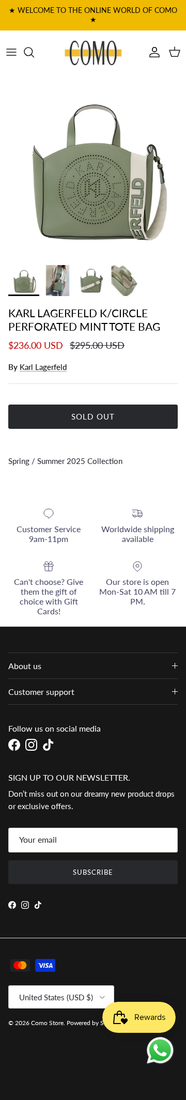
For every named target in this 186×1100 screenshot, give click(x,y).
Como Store (47, 1023)
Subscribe (93, 872)
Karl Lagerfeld (43, 366)
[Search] (34, 52)
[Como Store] (93, 52)
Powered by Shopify (94, 1023)
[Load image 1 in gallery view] (93, 167)
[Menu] (11, 52)
